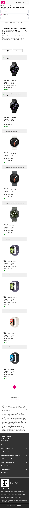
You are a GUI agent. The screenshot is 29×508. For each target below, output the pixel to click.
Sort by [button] (17, 51)
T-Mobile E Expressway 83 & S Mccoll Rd (13, 22)
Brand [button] (5, 51)
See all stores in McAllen (14, 399)
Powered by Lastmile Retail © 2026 (14, 505)
